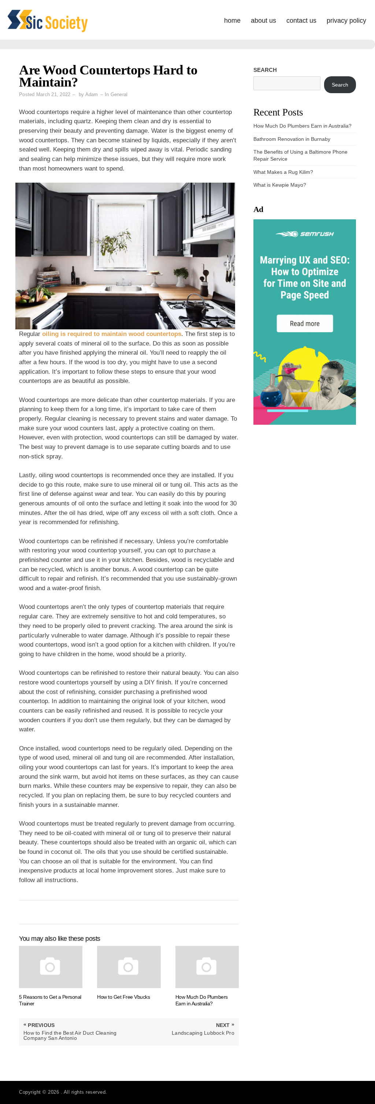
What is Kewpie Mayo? (279, 185)
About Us (263, 20)
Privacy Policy (346, 20)
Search (265, 70)
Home (232, 20)
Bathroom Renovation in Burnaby (291, 139)
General (119, 94)
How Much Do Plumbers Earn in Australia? (302, 126)
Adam (91, 94)
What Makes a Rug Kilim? (283, 172)
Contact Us (301, 20)
